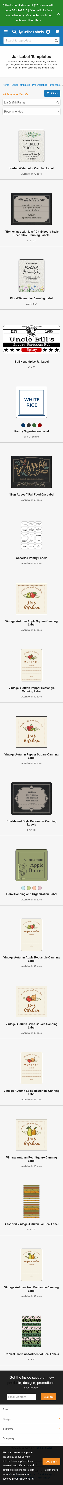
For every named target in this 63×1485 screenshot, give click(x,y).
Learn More (51, 1469)
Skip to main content (12, 17)
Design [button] (7, 1419)
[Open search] (56, 40)
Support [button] (8, 1428)
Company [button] (8, 1438)
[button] (5, 31)
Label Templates (21, 84)
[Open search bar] (14, 31)
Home (6, 84)
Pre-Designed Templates (46, 84)
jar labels (23, 67)
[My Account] (48, 31)
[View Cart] (57, 31)
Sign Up (49, 1397)
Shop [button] (6, 1409)
